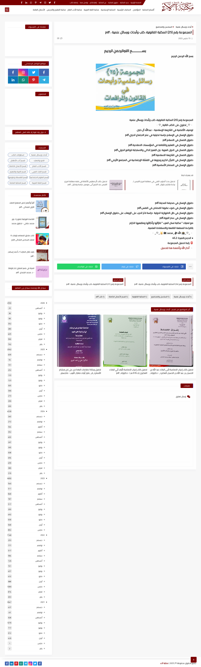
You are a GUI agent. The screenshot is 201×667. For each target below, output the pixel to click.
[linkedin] (26, 3)
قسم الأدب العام (39, 166)
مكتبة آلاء (164, 663)
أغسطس (38, 308)
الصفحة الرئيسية (136, 2)
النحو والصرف (39, 160)
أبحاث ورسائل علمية (183, 27)
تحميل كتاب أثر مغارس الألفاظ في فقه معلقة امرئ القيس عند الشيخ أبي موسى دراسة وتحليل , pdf (85, 183)
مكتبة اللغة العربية (91, 10)
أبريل (40, 328)
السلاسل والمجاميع (164, 27)
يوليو (40, 313)
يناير (41, 344)
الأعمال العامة (39, 10)
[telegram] (40, 3)
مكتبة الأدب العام (75, 10)
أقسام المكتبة (148, 10)
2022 (42, 535)
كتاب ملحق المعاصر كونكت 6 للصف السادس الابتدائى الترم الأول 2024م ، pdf (22, 240)
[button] (164, 266)
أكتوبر (40, 426)
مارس (40, 334)
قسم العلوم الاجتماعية (39, 177)
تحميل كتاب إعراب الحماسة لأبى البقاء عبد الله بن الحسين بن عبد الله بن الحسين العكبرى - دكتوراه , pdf (171, 371)
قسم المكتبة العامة (18, 183)
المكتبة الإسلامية (108, 10)
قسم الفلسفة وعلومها (17, 177)
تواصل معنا (84, 2)
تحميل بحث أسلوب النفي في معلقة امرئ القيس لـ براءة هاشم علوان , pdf (154, 183)
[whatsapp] (31, 3)
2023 (42, 478)
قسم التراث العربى (39, 171)
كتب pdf (99, 296)
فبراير (40, 339)
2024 (42, 411)
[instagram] (45, 3)
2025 (42, 349)
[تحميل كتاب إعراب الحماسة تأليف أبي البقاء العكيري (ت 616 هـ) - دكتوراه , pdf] (125, 341)
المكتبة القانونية (138, 296)
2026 (42, 303)
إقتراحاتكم (93, 2)
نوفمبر (39, 359)
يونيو (40, 318)
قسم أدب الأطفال (17, 160)
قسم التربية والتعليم (18, 171)
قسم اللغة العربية (39, 183)
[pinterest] (36, 3)
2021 (42, 602)
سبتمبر (39, 365)
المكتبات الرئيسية (124, 10)
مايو (40, 323)
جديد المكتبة (124, 2)
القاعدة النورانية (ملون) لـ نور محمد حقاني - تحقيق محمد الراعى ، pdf (22, 223)
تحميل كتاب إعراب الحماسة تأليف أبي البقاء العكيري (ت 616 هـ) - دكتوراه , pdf (128, 371)
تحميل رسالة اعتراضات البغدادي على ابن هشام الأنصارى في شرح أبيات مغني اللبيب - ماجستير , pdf (80, 371)
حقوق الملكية (113, 2)
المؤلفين (137, 10)
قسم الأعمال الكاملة (117, 296)
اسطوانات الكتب (17, 155)
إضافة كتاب (74, 2)
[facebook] (55, 3)
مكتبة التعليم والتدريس (56, 10)
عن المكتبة (102, 2)
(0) (58, 38)
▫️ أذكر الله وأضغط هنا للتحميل (177, 248)
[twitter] (50, 3)
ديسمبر (39, 354)
